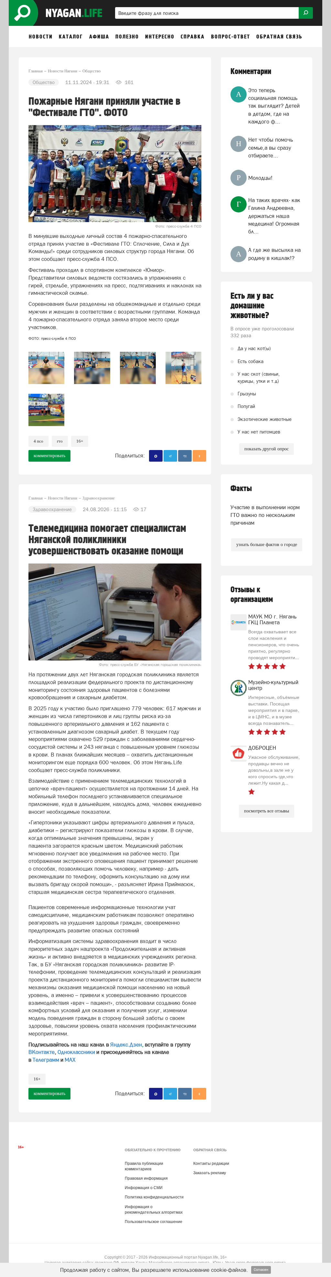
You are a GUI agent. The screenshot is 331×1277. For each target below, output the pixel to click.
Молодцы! (260, 178)
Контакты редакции (211, 1163)
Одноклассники (76, 1052)
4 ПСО (38, 441)
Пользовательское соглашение (153, 1221)
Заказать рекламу (209, 1173)
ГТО (60, 441)
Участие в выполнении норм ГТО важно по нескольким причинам (265, 515)
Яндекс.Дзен (126, 1044)
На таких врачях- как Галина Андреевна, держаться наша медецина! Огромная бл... (274, 216)
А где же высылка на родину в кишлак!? (274, 254)
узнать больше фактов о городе (266, 544)
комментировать (49, 455)
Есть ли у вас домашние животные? (251, 305)
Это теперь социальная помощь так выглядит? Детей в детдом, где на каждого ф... (274, 106)
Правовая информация (146, 1178)
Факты (241, 488)
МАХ (70, 1060)
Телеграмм (46, 1060)
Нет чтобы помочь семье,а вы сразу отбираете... (270, 147)
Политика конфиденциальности (154, 1197)
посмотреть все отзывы (266, 811)
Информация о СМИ (144, 1188)
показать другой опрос (266, 448)
